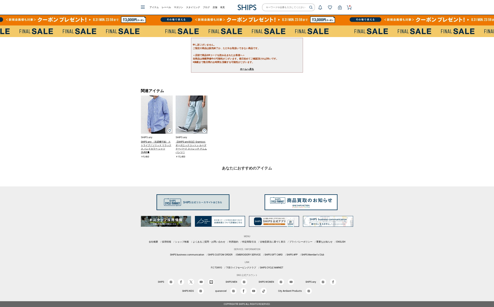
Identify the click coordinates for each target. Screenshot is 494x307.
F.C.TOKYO (216, 267)
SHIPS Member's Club (312, 254)
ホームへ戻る (247, 69)
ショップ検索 (182, 241)
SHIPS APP (292, 254)
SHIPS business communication (187, 254)
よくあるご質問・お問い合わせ (209, 241)
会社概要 (153, 241)
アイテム (154, 7)
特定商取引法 (249, 241)
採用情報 (166, 241)
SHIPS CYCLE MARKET (271, 267)
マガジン (178, 7)
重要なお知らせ (324, 241)
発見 (222, 7)
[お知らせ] (320, 7)
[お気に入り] (330, 7)
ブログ (206, 7)
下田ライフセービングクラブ (241, 267)
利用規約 (233, 241)
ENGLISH (340, 241)
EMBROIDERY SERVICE (248, 254)
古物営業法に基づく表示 (272, 241)
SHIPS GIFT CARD (274, 254)
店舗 (215, 7)
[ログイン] (340, 7)
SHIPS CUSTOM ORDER (220, 254)
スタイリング (193, 7)
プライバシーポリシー (300, 241)
